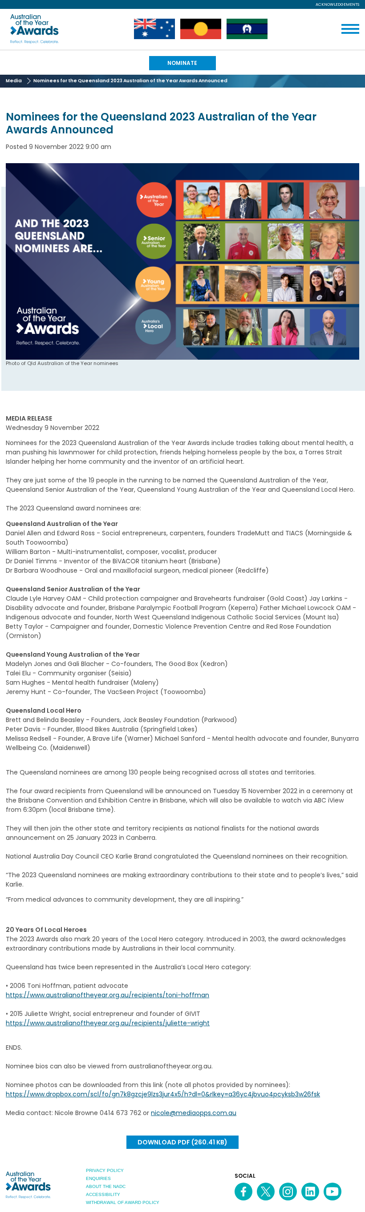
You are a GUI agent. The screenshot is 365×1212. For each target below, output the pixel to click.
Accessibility (103, 1194)
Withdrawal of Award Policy (122, 1202)
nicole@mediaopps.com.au (193, 1112)
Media (14, 80)
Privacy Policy (105, 1170)
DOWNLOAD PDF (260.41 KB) (182, 1142)
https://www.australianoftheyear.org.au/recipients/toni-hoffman (107, 995)
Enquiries (98, 1178)
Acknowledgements (337, 5)
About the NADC (106, 1186)
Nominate (182, 63)
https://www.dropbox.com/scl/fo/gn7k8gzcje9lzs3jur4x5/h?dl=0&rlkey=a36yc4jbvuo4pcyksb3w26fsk (163, 1094)
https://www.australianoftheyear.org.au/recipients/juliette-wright (108, 1023)
